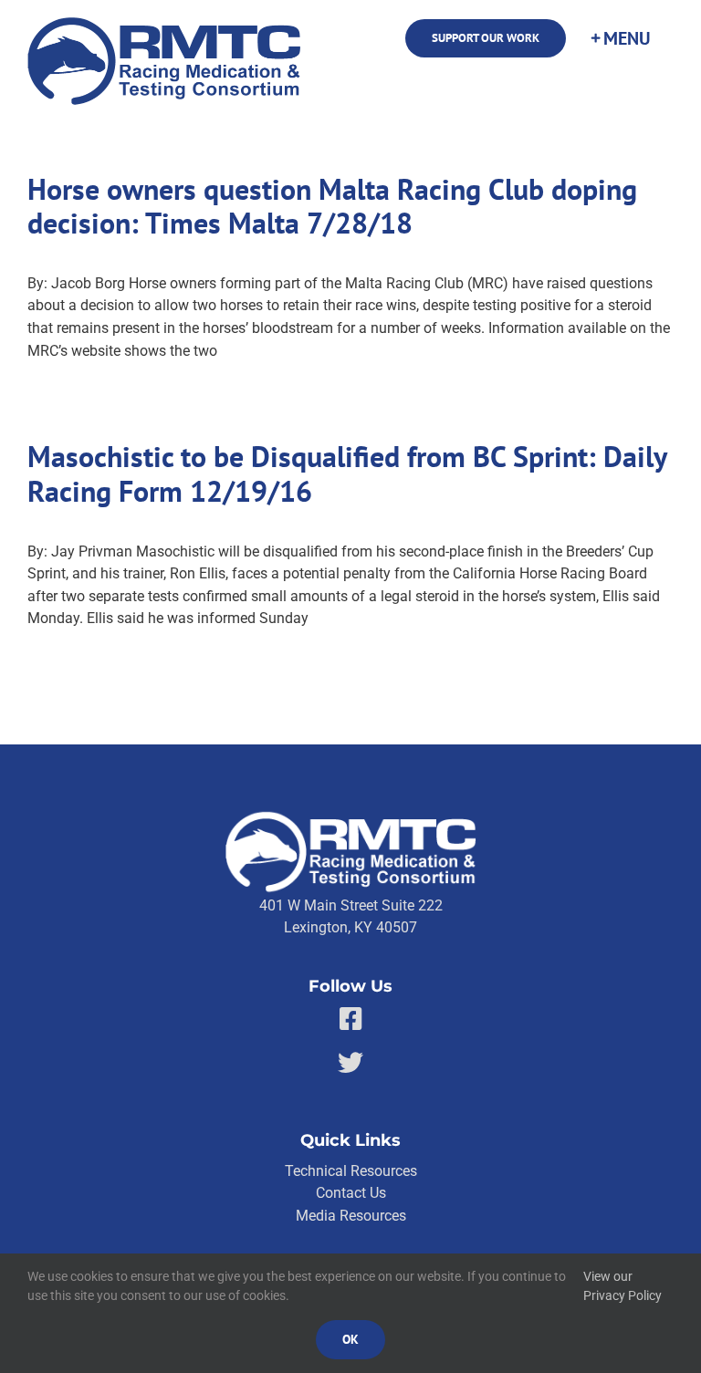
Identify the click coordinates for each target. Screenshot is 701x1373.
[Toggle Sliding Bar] (620, 38)
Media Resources (351, 1215)
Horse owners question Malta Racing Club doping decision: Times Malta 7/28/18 (332, 207)
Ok (350, 1339)
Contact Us (351, 1192)
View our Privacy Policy (622, 1286)
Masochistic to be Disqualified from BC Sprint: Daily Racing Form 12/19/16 (346, 474)
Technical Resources (351, 1171)
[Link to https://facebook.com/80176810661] (351, 1019)
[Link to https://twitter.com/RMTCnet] (350, 1063)
